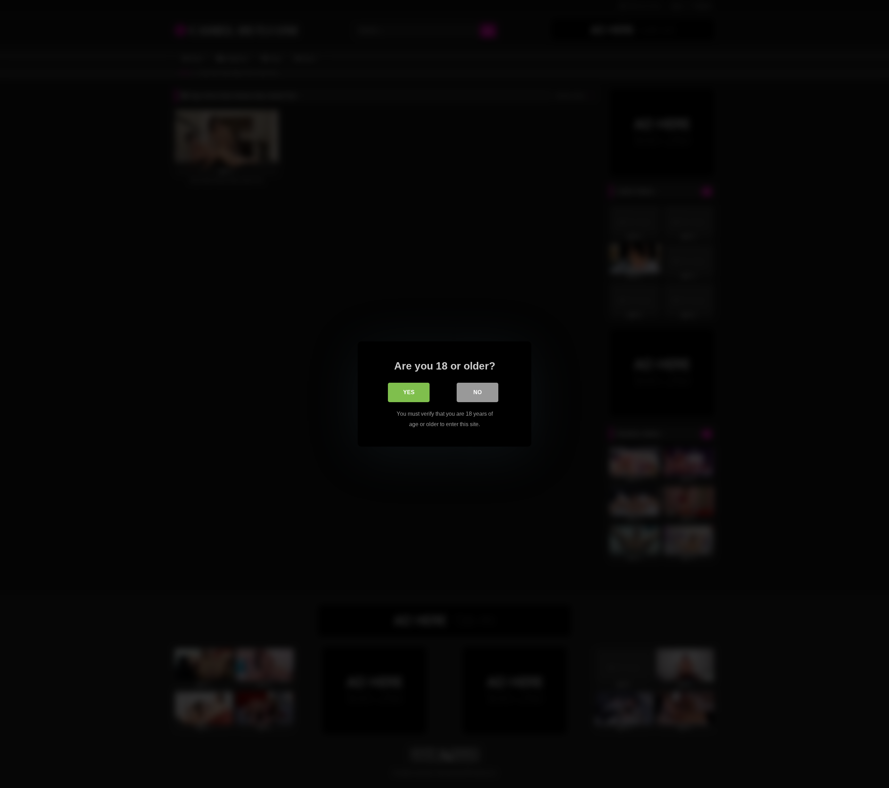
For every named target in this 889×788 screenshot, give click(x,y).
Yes (409, 392)
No (477, 392)
